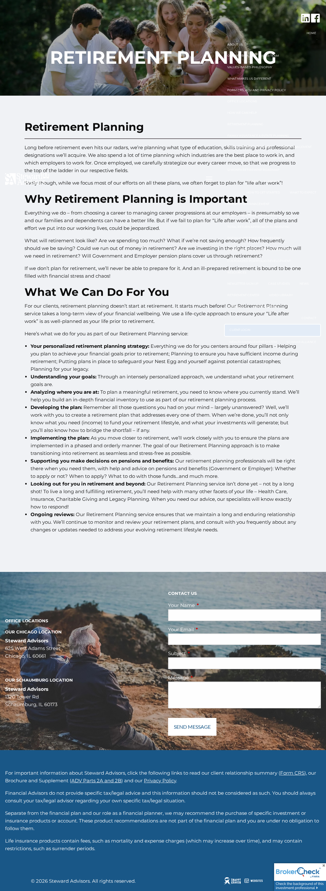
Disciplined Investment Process (255, 215)
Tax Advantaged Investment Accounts (260, 249)
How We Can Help (242, 112)
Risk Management (296, 147)
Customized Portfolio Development (259, 261)
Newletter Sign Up (243, 283)
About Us (235, 44)
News (304, 283)
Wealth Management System (253, 342)
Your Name (206, 605)
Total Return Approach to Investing (258, 227)
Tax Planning (282, 158)
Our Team (271, 55)
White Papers (265, 306)
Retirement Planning (245, 124)
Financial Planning (263, 181)
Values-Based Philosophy (249, 67)
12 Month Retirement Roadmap (253, 170)
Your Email (206, 629)
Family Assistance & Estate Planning (258, 135)
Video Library (281, 295)
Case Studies (279, 283)
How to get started (263, 192)
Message (203, 678)
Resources (236, 272)
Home (311, 33)
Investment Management (248, 204)
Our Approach (240, 55)
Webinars (235, 306)
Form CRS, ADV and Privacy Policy (256, 90)
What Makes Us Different (249, 78)
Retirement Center (243, 295)
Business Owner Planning (249, 147)
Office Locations (242, 101)
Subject (202, 653)
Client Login (240, 330)
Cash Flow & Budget (244, 158)
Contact (308, 318)
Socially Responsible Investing (254, 238)
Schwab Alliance (301, 342)
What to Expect (303, 192)
